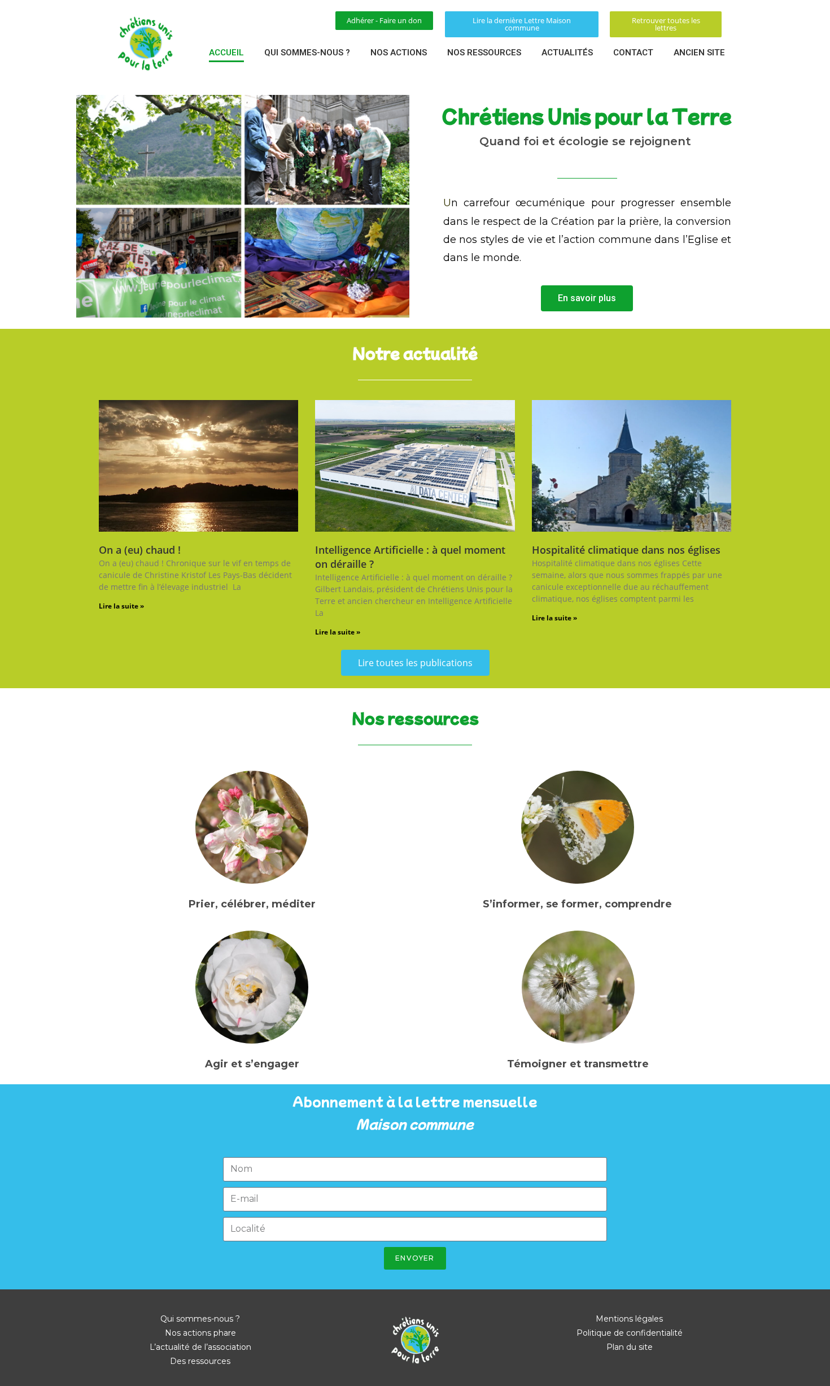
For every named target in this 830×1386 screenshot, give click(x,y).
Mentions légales (629, 1319)
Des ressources (200, 1361)
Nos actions (398, 52)
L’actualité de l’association (200, 1347)
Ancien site (699, 52)
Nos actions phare (200, 1333)
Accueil (226, 52)
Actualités (567, 52)
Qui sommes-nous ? (307, 52)
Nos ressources (484, 52)
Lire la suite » (121, 606)
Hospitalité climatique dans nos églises (626, 550)
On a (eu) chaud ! (140, 550)
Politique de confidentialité (629, 1333)
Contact (633, 52)
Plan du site (629, 1347)
